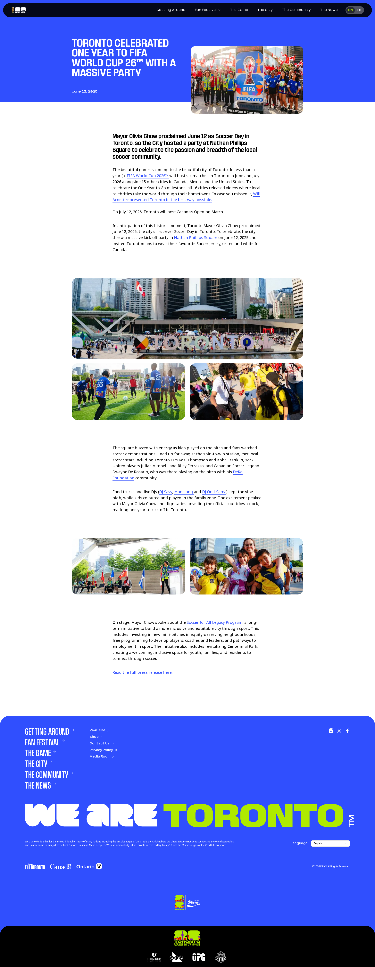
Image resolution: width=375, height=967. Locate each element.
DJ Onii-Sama (214, 491)
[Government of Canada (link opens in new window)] (60, 866)
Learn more (219, 845)
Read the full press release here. (142, 672)
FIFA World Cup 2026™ (148, 175)
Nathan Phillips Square (195, 237)
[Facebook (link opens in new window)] (347, 730)
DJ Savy (165, 491)
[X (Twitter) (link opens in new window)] (339, 730)
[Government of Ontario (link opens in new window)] (89, 866)
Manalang (184, 491)
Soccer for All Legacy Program (214, 622)
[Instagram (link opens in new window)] (331, 730)
